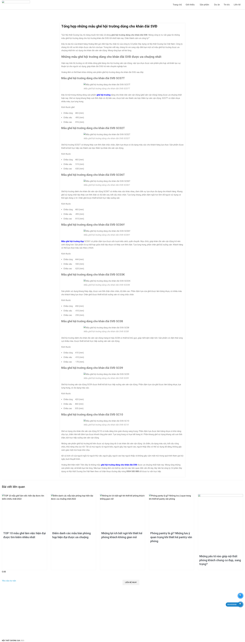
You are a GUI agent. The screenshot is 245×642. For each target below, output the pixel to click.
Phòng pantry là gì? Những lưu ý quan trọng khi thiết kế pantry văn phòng (171, 537)
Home (4, 22)
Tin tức (11, 22)
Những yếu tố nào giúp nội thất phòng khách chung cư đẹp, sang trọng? (220, 560)
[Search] (243, 4)
